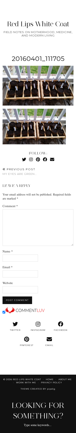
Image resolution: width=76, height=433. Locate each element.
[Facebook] (45, 159)
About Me (65, 379)
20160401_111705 (38, 59)
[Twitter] (24, 159)
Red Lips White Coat (38, 24)
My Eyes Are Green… (20, 172)
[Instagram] (31, 159)
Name (8, 251)
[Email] (52, 159)
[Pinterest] (38, 159)
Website (8, 283)
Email (8, 267)
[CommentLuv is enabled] (25, 312)
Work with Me (26, 382)
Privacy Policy (51, 382)
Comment (10, 206)
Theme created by (38, 388)
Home (50, 379)
